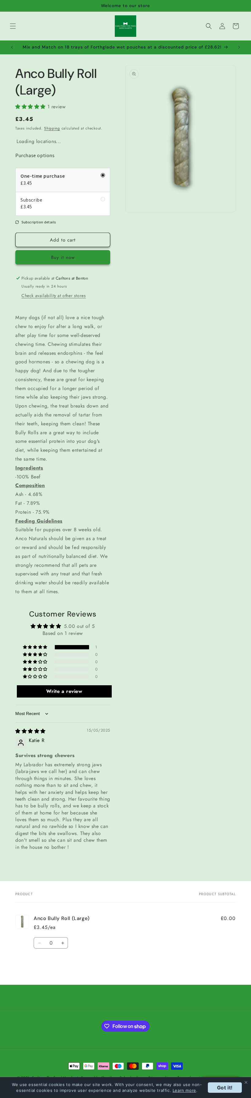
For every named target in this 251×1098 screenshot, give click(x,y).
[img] (30, 731)
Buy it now (63, 257)
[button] (13, 26)
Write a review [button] (64, 691)
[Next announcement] (239, 47)
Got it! (225, 1087)
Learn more (184, 1090)
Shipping (52, 128)
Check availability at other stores (53, 295)
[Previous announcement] (12, 47)
